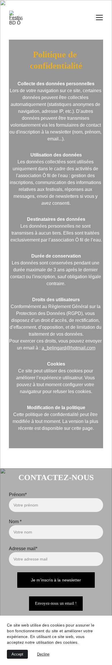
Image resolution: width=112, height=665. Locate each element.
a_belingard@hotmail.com (68, 347)
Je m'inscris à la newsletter (56, 580)
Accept (17, 654)
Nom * (15, 521)
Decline (43, 654)
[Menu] (99, 17)
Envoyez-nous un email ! (56, 603)
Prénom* (18, 494)
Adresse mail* (23, 548)
